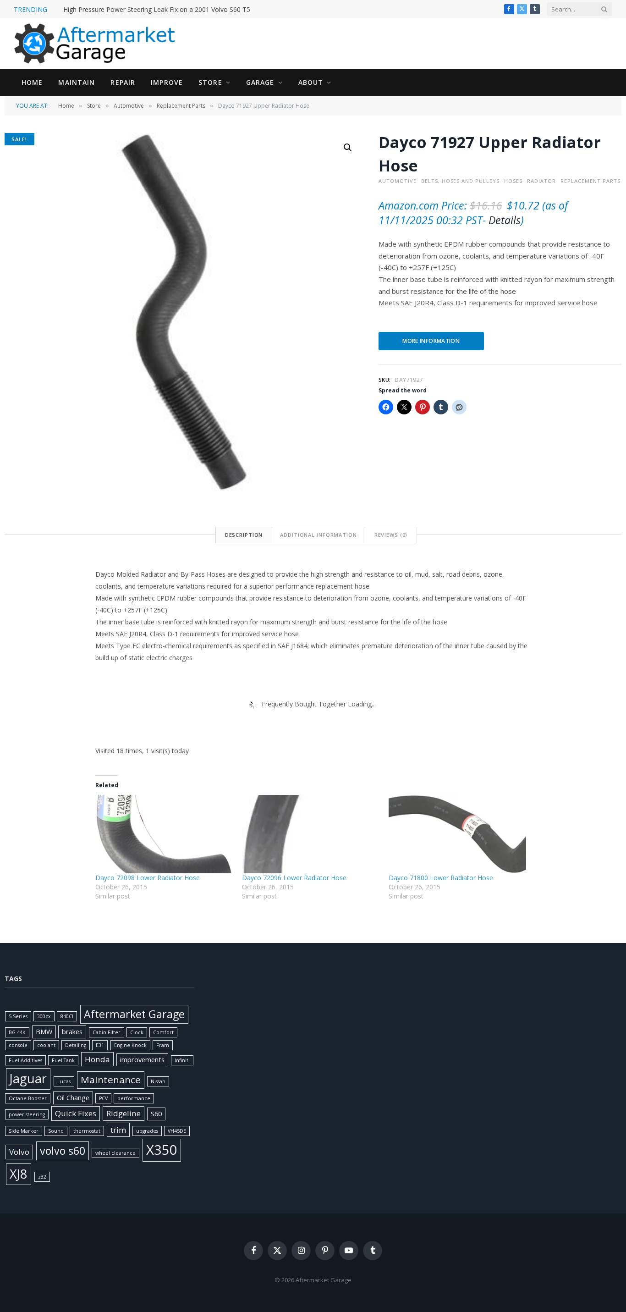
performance (133, 1098)
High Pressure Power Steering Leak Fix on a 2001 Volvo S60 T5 (156, 10)
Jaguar (28, 1078)
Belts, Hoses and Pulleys (460, 180)
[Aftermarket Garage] (96, 43)
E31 (100, 1045)
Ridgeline (123, 1113)
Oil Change (73, 1097)
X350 (161, 1150)
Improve (167, 82)
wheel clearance (115, 1153)
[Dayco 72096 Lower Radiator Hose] (310, 834)
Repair (122, 82)
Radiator (541, 180)
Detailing (75, 1045)
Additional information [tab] (318, 534)
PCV (103, 1098)
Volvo (19, 1152)
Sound (56, 1131)
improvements (142, 1059)
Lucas (64, 1081)
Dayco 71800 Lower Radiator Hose (441, 877)
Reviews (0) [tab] (391, 534)
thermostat (86, 1131)
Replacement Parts (181, 106)
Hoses (513, 180)
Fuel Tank (63, 1060)
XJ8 (18, 1173)
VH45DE (177, 1131)
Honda (97, 1059)
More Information (431, 341)
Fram (162, 1045)
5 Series (18, 1016)
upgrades (147, 1131)
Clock (136, 1032)
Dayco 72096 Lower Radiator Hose (294, 877)
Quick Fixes (75, 1113)
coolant (46, 1045)
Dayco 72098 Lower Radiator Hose (147, 877)
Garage (260, 82)
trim (118, 1130)
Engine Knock (130, 1045)
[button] (348, 147)
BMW (44, 1031)
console (18, 1045)
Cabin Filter (107, 1032)
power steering (27, 1114)
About (311, 82)
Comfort (163, 1032)
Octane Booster (28, 1098)
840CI (66, 1016)
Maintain (76, 82)
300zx (44, 1016)
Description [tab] (244, 534)
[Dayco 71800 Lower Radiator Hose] (457, 834)
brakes (72, 1031)
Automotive (129, 106)
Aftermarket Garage (134, 1014)
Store (210, 82)
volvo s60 (62, 1150)
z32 (42, 1177)
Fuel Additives (25, 1060)
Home (32, 82)
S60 (156, 1113)
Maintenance (111, 1079)
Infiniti (182, 1060)
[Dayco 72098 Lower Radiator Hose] (164, 834)
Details (505, 220)
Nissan (158, 1081)
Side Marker (23, 1131)
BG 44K (17, 1032)
